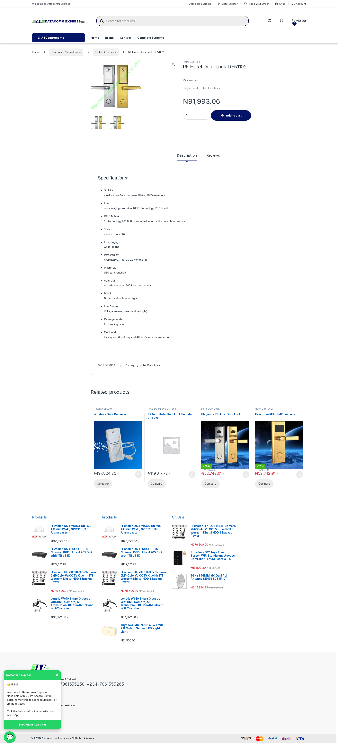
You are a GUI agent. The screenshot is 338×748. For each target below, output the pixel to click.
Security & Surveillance (66, 52)
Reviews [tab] (213, 155)
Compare (192, 80)
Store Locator (229, 3)
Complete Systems (200, 3)
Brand (109, 37)
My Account (298, 3)
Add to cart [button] (138, 474)
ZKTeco (171, 408)
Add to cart (234, 115)
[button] (173, 64)
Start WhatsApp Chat (32, 724)
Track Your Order (258, 3)
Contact (125, 37)
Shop (282, 3)
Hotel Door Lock (105, 52)
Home (95, 37)
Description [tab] (187, 155)
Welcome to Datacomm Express (51, 3)
